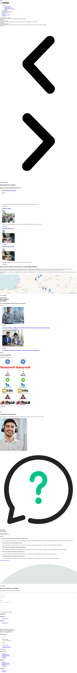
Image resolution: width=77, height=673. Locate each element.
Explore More (4, 206)
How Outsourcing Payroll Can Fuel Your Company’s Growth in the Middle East (20, 350)
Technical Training (6, 208)
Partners (3, 13)
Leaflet (62, 293)
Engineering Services (6, 655)
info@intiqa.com (5, 618)
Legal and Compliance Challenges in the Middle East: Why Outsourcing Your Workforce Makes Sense (26, 327)
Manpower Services (5, 654)
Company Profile (8, 6)
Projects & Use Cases (6, 14)
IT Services (4, 656)
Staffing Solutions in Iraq (8, 228)
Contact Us (4, 15)
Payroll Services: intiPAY (8, 246)
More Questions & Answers (5, 560)
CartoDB (65, 293)
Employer (4, 325)
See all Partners (2, 406)
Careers (6, 9)
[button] (38, 65)
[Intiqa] (1, 0)
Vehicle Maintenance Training (9, 190)
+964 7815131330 (6, 647)
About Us (4, 5)
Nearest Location (3, 649)
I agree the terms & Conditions (6, 612)
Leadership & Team (8, 7)
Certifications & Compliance (10, 8)
